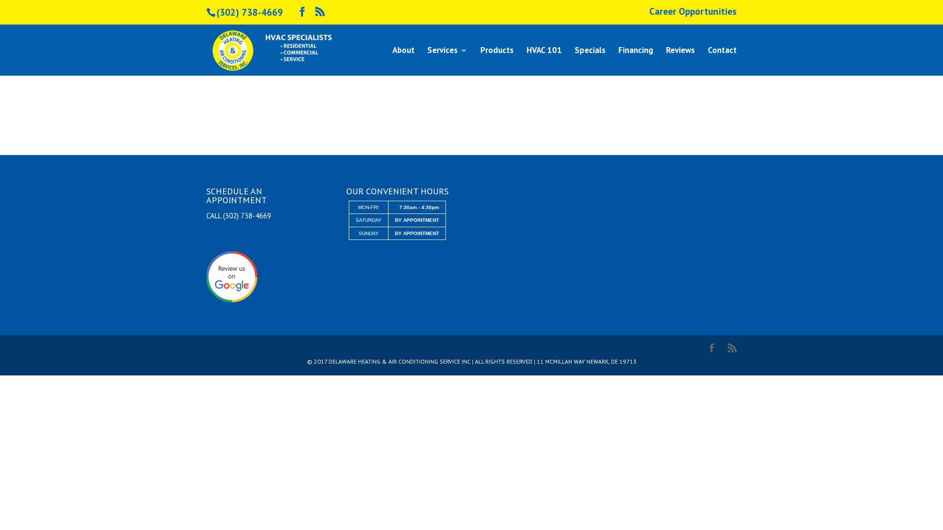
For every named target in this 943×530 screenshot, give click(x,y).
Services (442, 51)
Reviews (680, 51)
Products (497, 51)
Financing (635, 51)
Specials (590, 51)
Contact (722, 51)
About (403, 51)
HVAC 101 (544, 51)
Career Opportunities (693, 12)
